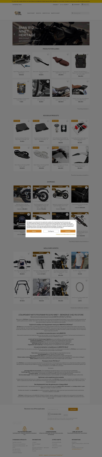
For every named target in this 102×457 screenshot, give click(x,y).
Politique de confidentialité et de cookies (65, 234)
